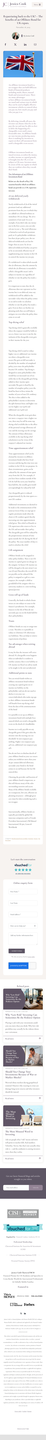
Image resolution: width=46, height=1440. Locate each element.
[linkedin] (25, 1313)
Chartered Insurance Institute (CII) (23, 1255)
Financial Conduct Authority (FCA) (28, 1237)
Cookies (24, 1411)
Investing (30, 838)
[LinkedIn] (25, 44)
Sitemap (29, 1411)
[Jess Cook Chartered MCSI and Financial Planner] (14, 3)
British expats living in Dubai (20, 838)
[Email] (35, 44)
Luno (28, 1428)
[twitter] (21, 1313)
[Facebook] (5, 44)
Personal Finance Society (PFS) (23, 1261)
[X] (15, 44)
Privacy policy (18, 1411)
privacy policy (31, 956)
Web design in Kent (21, 1428)
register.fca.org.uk (23, 1331)
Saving (36, 838)
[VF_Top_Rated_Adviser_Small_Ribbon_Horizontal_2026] (23, 1225)
